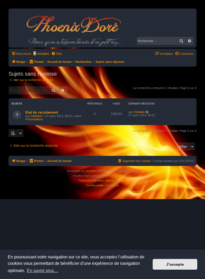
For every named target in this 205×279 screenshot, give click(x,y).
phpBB (90, 170)
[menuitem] (56, 54)
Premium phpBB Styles (118, 175)
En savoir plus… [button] (42, 270)
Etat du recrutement (41, 112)
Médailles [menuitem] (43, 53)
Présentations (34, 119)
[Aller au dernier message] (147, 112)
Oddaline (36, 116)
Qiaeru (122, 180)
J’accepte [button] (175, 264)
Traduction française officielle (97, 180)
